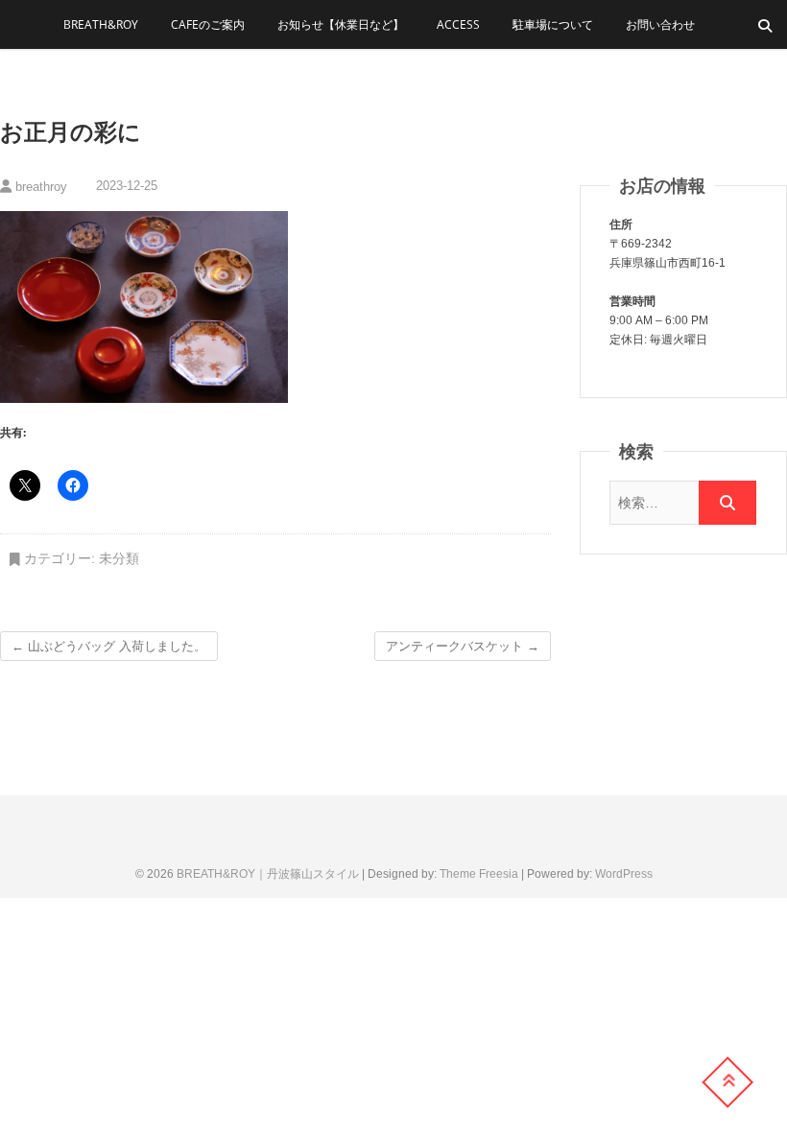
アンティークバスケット (462, 646)
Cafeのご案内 (208, 24)
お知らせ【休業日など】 (340, 24)
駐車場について (553, 24)
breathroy (39, 186)
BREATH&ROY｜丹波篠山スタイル (268, 874)
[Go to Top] (727, 1082)
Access (458, 24)
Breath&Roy (100, 24)
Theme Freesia (479, 874)
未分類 (119, 558)
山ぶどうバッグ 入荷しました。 (109, 646)
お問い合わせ (660, 24)
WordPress (624, 874)
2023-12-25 (124, 185)
